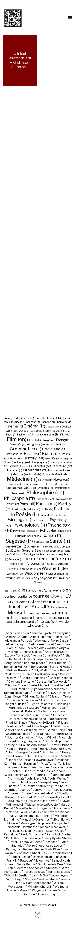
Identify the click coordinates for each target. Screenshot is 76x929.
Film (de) (65, 434)
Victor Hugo (14, 879)
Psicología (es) (40, 520)
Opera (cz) (51, 484)
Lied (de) (13, 466)
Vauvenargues (60, 875)
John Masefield (37, 778)
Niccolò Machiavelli (53, 827)
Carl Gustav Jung (46, 674)
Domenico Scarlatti (17, 692)
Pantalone (11, 834)
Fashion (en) (24, 434)
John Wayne (58, 778)
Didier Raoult (18, 689)
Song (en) (29, 550)
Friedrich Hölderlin (42, 722)
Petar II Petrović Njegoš (26, 842)
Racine (28, 849)
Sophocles (36, 868)
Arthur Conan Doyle (46, 655)
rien (66, 618)
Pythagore (13, 849)
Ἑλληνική (38, 582)
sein (16, 621)
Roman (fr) (52, 535)
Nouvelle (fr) (45, 479)
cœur (13, 601)
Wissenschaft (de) (58, 573)
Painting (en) (62, 487)
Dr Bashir (39, 692)
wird (31, 625)
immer (55, 601)
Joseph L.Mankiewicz (22, 782)
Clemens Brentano (21, 681)
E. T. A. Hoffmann (59, 692)
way (48, 621)
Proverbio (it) (59, 515)
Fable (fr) (11, 434)
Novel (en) (61, 479)
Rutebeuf (26, 860)
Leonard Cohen (20, 793)
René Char (22, 853)
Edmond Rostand (35, 696)
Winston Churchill (40, 886)
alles (22, 590)
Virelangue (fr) (16, 569)
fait (37, 602)
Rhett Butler (40, 853)
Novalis (38, 830)
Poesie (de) (46, 503)
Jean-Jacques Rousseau (47, 767)
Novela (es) (14, 484)
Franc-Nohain (41, 715)
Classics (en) (53, 426)
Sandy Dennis (26, 864)
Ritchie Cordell (62, 853)
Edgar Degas (13, 696)
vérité (39, 621)
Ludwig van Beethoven (41, 801)
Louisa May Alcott (57, 797)
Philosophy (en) (45, 499)
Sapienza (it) (15, 546)
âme (45, 625)
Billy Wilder (41, 670)
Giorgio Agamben (30, 741)
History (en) (33, 458)
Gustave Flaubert (60, 745)
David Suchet (60, 685)
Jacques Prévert (17, 767)
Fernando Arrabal (54, 707)
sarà (9, 621)
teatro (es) (56, 554)
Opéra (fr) (30, 487)
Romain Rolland (43, 857)
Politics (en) (33, 509)
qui (60, 618)
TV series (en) (35, 563)
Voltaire (30, 879)
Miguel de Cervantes (36, 819)
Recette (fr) (32, 530)
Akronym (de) (12, 418)
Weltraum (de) (15, 573)
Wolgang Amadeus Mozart (50, 890)
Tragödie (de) (16, 563)
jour (65, 602)
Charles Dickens (61, 678)
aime (15, 591)
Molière (12, 823)
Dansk (34, 431)
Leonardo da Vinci (45, 793)
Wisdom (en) (35, 573)
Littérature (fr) (35, 470)
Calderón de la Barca (19, 674)
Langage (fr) (24, 462)
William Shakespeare (36, 883)
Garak (51, 730)
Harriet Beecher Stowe (56, 748)
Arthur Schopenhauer (38, 659)
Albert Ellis (60, 637)
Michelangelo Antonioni (35, 816)
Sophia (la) (43, 550)
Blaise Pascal (60, 670)
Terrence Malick (59, 871)
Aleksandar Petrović (19, 640)
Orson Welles (55, 830)
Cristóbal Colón (15, 685)
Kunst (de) (10, 462)
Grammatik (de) (54, 449)
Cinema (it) (14, 426)
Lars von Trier (42, 789)
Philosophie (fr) (19, 498)
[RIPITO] (19, 18)
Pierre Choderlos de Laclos (44, 845)
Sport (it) (54, 550)
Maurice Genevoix (44, 812)
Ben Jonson (39, 666)
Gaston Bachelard (18, 733)
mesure (33, 613)
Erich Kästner (50, 700)
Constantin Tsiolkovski (52, 681)
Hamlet (11, 748)
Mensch (17, 612)
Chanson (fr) (48, 422)
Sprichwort (16, 554)
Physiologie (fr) (63, 499)
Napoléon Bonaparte (52, 823)
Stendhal (52, 868)
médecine (46, 613)
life (47, 606)
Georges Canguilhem (21, 737)
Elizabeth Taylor (60, 696)
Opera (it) (63, 484)
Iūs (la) (56, 458)
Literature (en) (62, 466)
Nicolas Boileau (20, 830)
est (31, 601)
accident (8, 591)
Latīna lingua (56, 463)
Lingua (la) (26, 466)
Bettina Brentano (19, 670)
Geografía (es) (18, 444)
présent (51, 618)
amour (33, 590)
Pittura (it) (12, 504)
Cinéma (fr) (34, 426)
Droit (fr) (50, 430)
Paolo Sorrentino (32, 834)
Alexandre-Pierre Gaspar (52, 640)
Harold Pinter (28, 748)
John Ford (43, 775)
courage (41, 596)
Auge (47, 590)
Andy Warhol (47, 648)
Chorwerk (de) (63, 422)
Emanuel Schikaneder (23, 700)
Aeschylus (61, 633)
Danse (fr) (24, 430)
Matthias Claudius (18, 812)
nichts (11, 618)
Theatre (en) (34, 558)
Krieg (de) (66, 458)
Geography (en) (36, 444)
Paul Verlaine (32, 838)
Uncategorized (57, 563)
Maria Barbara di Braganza (33, 808)
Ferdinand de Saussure (24, 707)
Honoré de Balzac (19, 760)
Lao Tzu (25, 789)
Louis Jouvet (15, 801)
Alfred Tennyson (17, 644)
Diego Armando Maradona (47, 689)
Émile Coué (27, 894)
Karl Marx (28, 786)
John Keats (17, 778)
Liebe (39, 607)
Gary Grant (65, 730)
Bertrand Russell (60, 666)
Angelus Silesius (31, 651)
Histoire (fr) (51, 453)
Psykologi (19, 530)
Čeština (29, 578)
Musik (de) (61, 474)
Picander (51, 842)
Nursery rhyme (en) (33, 484)
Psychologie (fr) (30, 525)
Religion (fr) (20, 536)
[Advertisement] (38, 257)
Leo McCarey (63, 789)
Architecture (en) (47, 418)
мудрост (64, 578)
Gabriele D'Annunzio (30, 730)
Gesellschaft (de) (56, 444)
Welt (55, 621)
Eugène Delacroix (41, 704)
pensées (23, 618)
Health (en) (32, 453)
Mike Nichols (61, 819)
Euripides (61, 704)
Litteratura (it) (14, 470)
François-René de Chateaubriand (44, 719)
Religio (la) (48, 530)
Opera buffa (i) (14, 487)
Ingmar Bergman (24, 763)
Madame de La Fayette (42, 804)
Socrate (21, 868)
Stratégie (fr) (31, 554)
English (59, 431)
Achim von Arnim (17, 633)
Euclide (21, 704)
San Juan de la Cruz (50, 864)
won (38, 625)
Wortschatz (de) (15, 578)
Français (62, 440)
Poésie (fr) (27, 514)
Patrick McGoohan (59, 834)
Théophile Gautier (16, 875)
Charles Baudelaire (34, 678)
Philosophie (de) (45, 492)
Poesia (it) (27, 504)
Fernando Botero (23, 711)
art (40, 590)
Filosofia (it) (48, 440)
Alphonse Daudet (42, 644)
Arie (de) (63, 418)
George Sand (63, 733)
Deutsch (41, 431)
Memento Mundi (44, 905)
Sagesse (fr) (19, 541)
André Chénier (26, 648)
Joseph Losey (49, 782)
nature (62, 612)
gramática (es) (14, 454)
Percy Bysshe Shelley (58, 838)
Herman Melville (60, 756)
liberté (27, 606)
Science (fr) (35, 546)
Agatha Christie (17, 637)
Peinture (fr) (18, 493)
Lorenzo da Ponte (30, 797)
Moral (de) (35, 474)
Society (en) (63, 546)
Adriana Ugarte (41, 633)
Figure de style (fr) (45, 434)
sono (23, 621)
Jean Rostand (34, 771)
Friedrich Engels (17, 722)
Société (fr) (13, 550)
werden (65, 621)
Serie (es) (50, 546)
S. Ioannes (42, 860)
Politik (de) (47, 509)
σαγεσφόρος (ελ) (46, 578)
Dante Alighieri (38, 685)
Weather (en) (33, 569)
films (44, 602)
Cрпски (14, 431)
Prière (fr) (45, 515)
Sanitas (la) (41, 541)
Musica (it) (48, 474)
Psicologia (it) (19, 519)
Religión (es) (34, 536)
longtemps (59, 607)
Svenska (44, 554)
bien (66, 590)
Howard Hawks (44, 760)
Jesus (49, 771)
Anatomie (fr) (28, 418)
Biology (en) (17, 422)
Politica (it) (20, 509)
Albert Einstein (40, 637)
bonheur (11, 596)
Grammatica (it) (25, 448)
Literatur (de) (42, 466)
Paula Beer (13, 838)
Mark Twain (62, 808)
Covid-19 (60, 596)
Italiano (48, 459)
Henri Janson (50, 752)
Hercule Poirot (37, 756)
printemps (37, 618)
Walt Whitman (48, 879)
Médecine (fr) (22, 479)
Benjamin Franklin (16, 666)
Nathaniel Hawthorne (22, 827)
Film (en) (16, 439)
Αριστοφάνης (46, 894)
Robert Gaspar (20, 857)
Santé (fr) (59, 541)
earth (23, 602)
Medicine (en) (20, 474)
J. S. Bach (66, 763)
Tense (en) (15, 559)
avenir (57, 590)
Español (66, 431)
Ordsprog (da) (46, 487)
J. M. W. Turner (48, 763)
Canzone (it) (33, 422)
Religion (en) (64, 530)
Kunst (15, 606)
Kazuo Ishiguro (47, 786)
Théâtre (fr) (59, 558)
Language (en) (40, 462)
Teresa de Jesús (34, 871)
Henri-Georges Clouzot (23, 752)
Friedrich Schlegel (36, 726)
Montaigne (28, 823)
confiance (24, 596)
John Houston (62, 775)
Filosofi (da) (34, 440)
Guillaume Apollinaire (31, 745)
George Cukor (42, 733)
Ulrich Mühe (39, 875)
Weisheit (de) (55, 568)
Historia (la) (16, 458)
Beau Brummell (58, 663)
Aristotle (24, 655)
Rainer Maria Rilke (47, 849)
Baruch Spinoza (34, 663)
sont (30, 621)
